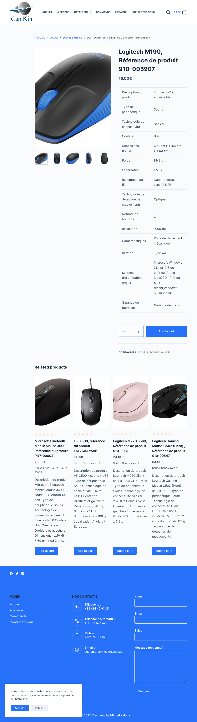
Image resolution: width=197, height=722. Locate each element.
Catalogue (81, 12)
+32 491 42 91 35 (97, 608)
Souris (143, 352)
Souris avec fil (91, 463)
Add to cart (166, 331)
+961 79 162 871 (96, 637)
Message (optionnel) (148, 647)
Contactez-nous (143, 12)
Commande (103, 12)
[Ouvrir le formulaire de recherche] (168, 12)
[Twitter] (17, 573)
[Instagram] (22, 573)
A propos (63, 12)
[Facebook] (11, 573)
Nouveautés (42, 467)
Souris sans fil (161, 352)
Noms (138, 596)
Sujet (138, 630)
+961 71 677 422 (96, 623)
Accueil (47, 12)
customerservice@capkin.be (104, 651)
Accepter (19, 707)
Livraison (121, 12)
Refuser (39, 707)
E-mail (138, 613)
